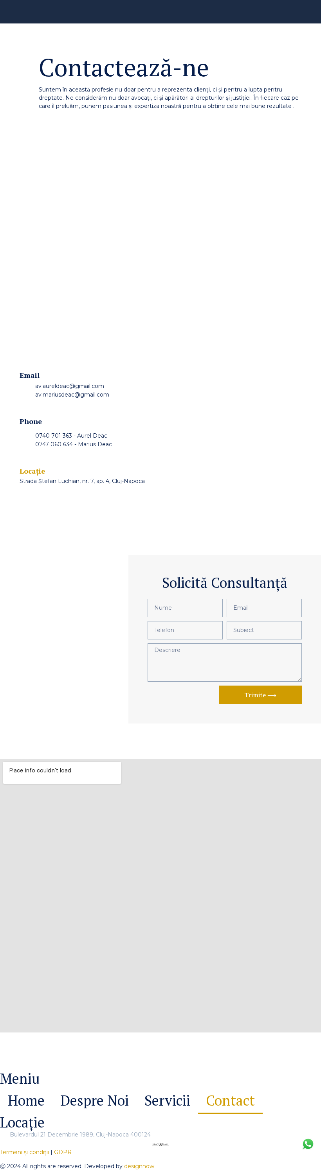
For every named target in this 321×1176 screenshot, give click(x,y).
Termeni (24, 1152)
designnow (139, 1166)
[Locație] (23, 458)
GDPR (63, 1152)
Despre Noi (94, 1100)
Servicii (167, 1100)
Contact (230, 1100)
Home (26, 1100)
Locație (32, 471)
